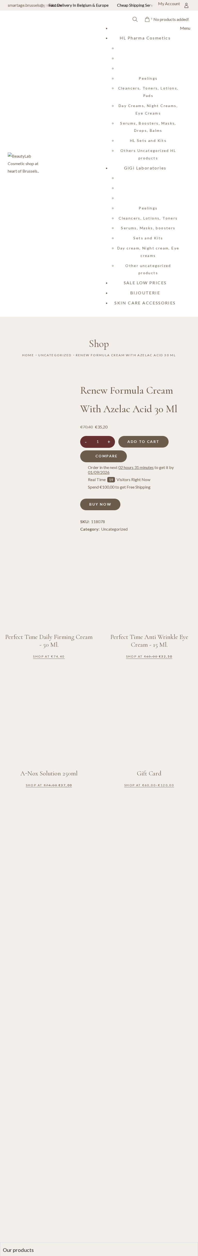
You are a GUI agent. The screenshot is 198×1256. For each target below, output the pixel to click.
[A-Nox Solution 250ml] (49, 715)
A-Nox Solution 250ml (49, 773)
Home (28, 355)
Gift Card (149, 773)
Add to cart (143, 441)
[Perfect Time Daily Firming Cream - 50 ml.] (49, 579)
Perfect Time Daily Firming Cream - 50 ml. (49, 641)
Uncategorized (54, 355)
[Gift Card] (149, 715)
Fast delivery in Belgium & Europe (78, 5)
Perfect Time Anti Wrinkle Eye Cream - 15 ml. (149, 641)
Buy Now (100, 504)
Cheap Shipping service (137, 5)
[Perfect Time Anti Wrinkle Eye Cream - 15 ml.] (149, 579)
